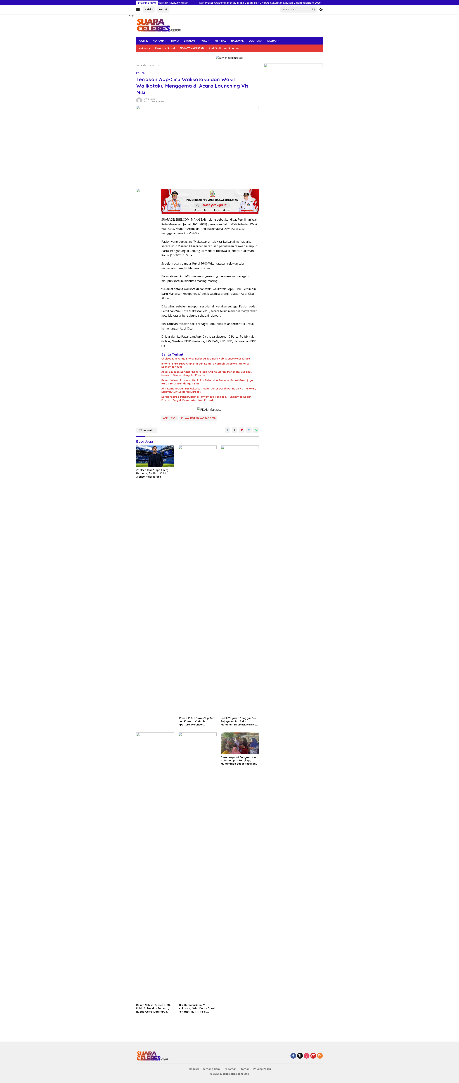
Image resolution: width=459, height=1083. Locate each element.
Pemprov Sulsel (165, 48)
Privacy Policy (262, 1069)
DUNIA (175, 40)
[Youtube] (313, 1056)
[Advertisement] (123, 67)
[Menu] (138, 9)
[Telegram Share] (249, 430)
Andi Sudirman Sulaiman (224, 48)
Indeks (149, 9)
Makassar (144, 48)
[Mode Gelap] (321, 9)
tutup (131, 15)
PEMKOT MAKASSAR (192, 48)
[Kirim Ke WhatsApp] (256, 430)
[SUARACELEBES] (158, 25)
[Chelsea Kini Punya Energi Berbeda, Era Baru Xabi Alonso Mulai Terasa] (155, 456)
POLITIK (143, 40)
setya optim (149, 99)
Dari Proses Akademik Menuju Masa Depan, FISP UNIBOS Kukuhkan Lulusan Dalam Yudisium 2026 (223, 2)
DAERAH (272, 40)
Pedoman (230, 1069)
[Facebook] (293, 1056)
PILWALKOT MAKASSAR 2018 (198, 418)
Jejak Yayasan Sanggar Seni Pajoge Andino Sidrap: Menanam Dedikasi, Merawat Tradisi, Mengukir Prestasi (206, 373)
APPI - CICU (170, 418)
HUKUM (204, 40)
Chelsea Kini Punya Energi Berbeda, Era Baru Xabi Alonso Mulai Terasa (205, 358)
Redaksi (194, 1069)
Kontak (163, 9)
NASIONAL (237, 40)
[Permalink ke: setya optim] (139, 100)
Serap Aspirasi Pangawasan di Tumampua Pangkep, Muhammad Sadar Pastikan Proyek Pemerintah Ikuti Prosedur (206, 398)
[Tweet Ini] (234, 430)
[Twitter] (300, 1056)
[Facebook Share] (227, 430)
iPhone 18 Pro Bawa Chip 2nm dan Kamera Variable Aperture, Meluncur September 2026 (206, 365)
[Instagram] (306, 1056)
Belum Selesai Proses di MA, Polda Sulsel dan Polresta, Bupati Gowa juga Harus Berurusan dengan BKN (207, 382)
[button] (313, 9)
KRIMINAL (220, 40)
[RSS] (320, 1056)
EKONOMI (189, 40)
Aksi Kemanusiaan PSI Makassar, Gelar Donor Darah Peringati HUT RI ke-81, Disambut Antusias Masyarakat (208, 390)
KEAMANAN (159, 40)
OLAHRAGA (255, 40)
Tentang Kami (212, 1069)
